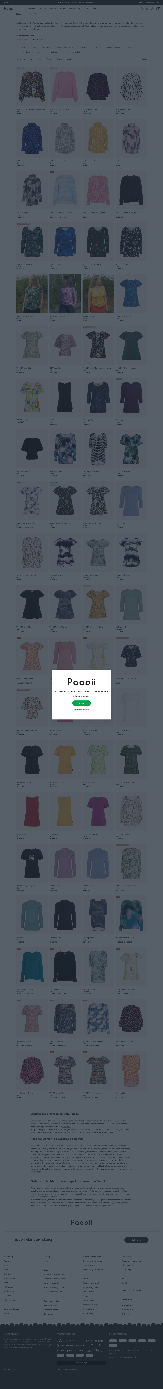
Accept (81, 703)
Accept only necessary (81, 709)
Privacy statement (81, 696)
